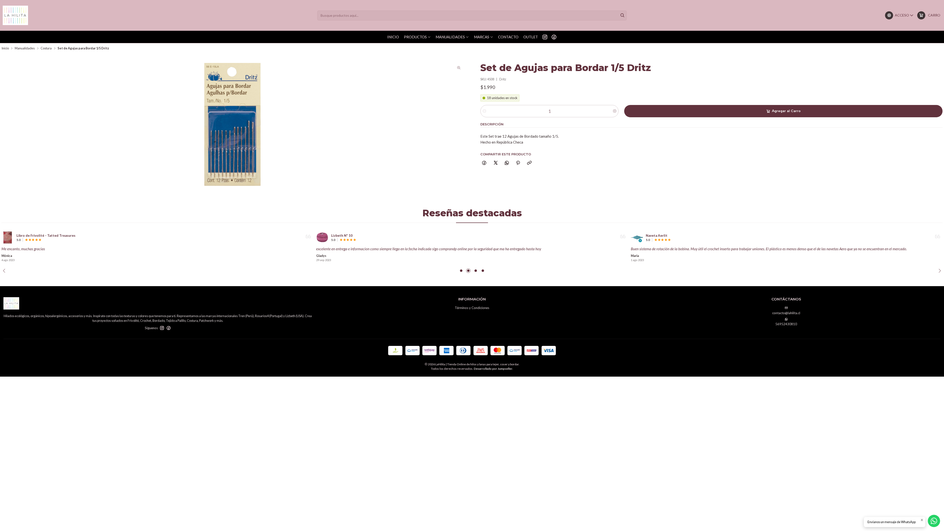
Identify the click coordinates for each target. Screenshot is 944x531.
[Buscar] (622, 15)
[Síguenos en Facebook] (554, 37)
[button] (461, 271)
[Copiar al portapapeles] (529, 163)
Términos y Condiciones (472, 308)
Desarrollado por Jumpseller (493, 368)
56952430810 (786, 324)
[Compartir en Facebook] (484, 163)
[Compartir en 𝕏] (495, 163)
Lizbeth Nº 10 (342, 235)
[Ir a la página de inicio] (15, 15)
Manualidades (25, 48)
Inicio (5, 48)
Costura (46, 48)
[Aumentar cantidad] (614, 111)
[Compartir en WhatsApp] (507, 163)
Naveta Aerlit (656, 235)
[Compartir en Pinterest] (518, 163)
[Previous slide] (5, 271)
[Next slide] (939, 271)
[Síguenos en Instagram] (545, 37)
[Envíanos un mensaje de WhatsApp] (934, 521)
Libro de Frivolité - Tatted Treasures (45, 235)
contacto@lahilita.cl (786, 313)
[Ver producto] (7, 237)
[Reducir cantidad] (484, 111)
